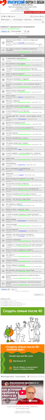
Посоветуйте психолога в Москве (17, 184)
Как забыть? (10, 255)
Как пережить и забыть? (14, 204)
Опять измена (10, 96)
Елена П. (20, 97)
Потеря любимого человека (15, 265)
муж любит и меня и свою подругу (18, 106)
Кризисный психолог (14, 28)
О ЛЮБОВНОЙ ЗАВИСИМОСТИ (16, 58)
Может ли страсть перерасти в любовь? (19, 250)
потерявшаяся (22, 231)
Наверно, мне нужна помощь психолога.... (20, 234)
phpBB (19, 406)
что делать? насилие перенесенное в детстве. (21, 69)
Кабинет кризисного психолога (18, 27)
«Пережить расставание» (22, 9)
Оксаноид (21, 236)
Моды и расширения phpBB (22, 411)
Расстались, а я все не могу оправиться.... (20, 128)
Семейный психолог (24, 210)
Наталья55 (21, 42)
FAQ (26, 12)
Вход (42, 12)
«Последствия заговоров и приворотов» (23, 11)
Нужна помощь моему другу (15, 90)
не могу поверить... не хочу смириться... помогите (23, 153)
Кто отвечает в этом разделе (15, 63)
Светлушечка (22, 119)
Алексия (20, 205)
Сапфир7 (21, 175)
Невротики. (10, 173)
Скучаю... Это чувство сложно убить (18, 199)
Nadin (20, 149)
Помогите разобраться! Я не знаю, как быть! (21, 194)
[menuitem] (5, 16)
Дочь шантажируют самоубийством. (18, 168)
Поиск (30, 12)
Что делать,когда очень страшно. (17, 143)
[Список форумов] (22, 3)
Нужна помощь (11, 219)
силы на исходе (11, 224)
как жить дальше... (12, 133)
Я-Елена (20, 170)
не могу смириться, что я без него (17, 111)
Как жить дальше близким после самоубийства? (22, 189)
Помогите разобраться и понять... (17, 138)
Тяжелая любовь (11, 260)
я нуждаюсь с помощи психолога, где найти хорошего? (24, 245)
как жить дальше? (12, 229)
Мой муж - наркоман (13, 101)
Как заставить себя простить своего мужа (20, 270)
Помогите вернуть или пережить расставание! (30, 44)
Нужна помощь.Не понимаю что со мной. (20, 178)
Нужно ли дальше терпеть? (15, 74)
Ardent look (21, 164)
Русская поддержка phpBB (22, 408)
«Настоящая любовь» (22, 8)
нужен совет (10, 158)
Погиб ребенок (11, 163)
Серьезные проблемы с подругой (17, 79)
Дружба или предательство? (15, 122)
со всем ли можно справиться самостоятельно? (22, 214)
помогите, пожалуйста (13, 239)
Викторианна (22, 220)
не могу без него (11, 148)
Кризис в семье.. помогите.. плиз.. (17, 209)
